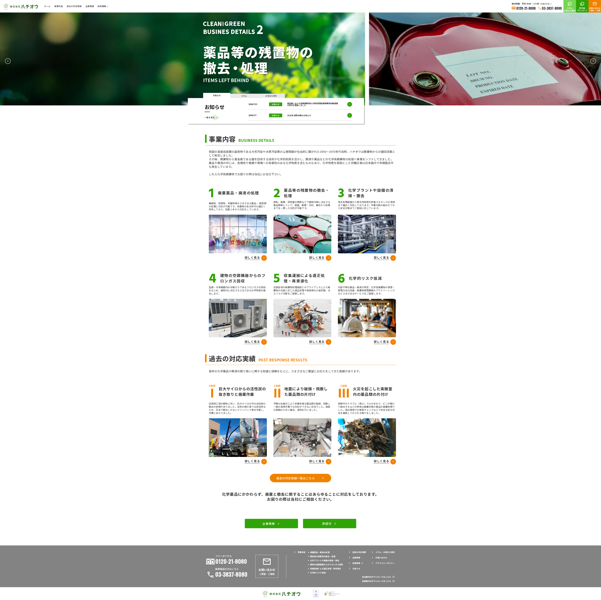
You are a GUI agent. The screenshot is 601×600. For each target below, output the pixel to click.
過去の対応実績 (74, 6)
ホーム (47, 6)
